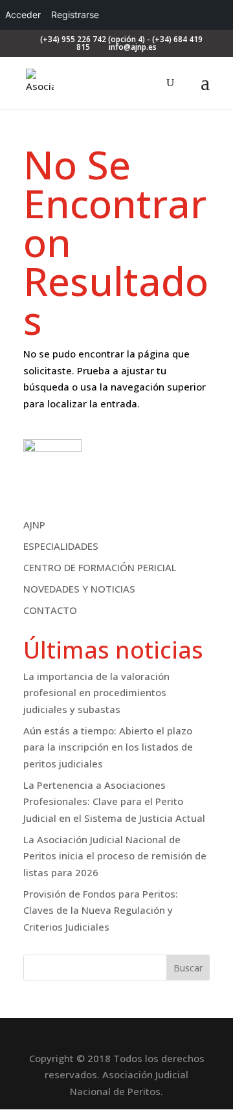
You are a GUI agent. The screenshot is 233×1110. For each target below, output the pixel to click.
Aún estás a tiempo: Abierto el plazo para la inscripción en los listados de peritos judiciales (108, 747)
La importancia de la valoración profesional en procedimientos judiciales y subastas (96, 693)
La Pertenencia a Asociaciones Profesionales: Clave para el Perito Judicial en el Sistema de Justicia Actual (114, 801)
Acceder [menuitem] (23, 14)
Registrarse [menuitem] (75, 14)
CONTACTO (50, 610)
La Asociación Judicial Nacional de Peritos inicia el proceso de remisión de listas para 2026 (114, 856)
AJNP (34, 524)
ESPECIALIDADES (60, 545)
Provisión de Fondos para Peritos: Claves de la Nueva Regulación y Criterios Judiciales (100, 910)
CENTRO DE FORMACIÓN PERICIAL (100, 567)
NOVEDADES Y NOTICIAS (79, 588)
